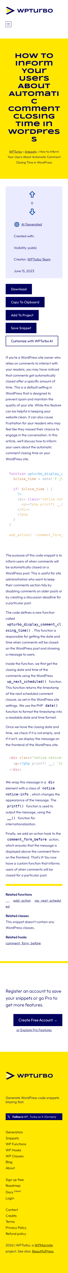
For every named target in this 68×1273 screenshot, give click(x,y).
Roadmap (13, 1185)
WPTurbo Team (38, 259)
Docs (9, 1192)
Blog (9, 1162)
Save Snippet (21, 328)
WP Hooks (13, 1150)
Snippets (31, 151)
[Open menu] (8, 24)
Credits (11, 1216)
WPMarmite (44, 1245)
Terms (10, 1221)
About (10, 1168)
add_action (22, 900)
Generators (14, 1132)
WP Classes (15, 1156)
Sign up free (15, 1179)
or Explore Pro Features (34, 1030)
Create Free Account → (38, 1020)
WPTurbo (15, 151)
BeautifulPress (43, 1251)
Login (10, 1198)
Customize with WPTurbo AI (32, 341)
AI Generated (31, 224)
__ (7, 900)
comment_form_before (23, 943)
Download (19, 289)
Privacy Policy (16, 1227)
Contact (12, 1210)
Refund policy (16, 1233)
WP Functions (16, 1144)
